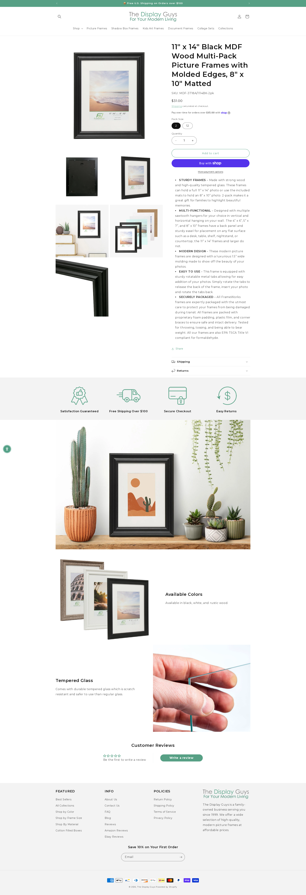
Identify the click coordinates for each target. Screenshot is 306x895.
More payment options (210, 171)
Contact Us (112, 805)
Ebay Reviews (114, 836)
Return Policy (163, 799)
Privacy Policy (163, 818)
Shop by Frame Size (69, 818)
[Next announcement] (249, 3)
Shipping (177, 106)
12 (187, 125)
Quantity (177, 133)
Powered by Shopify (166, 887)
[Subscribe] (181, 857)
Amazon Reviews (116, 830)
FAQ (107, 811)
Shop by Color (65, 811)
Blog (108, 818)
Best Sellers (63, 799)
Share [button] (179, 348)
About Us (111, 799)
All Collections (65, 805)
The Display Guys (146, 887)
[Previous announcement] (57, 3)
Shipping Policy (164, 805)
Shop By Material (67, 824)
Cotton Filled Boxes (69, 830)
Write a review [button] (181, 758)
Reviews (110, 824)
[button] (59, 16)
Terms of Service (165, 811)
